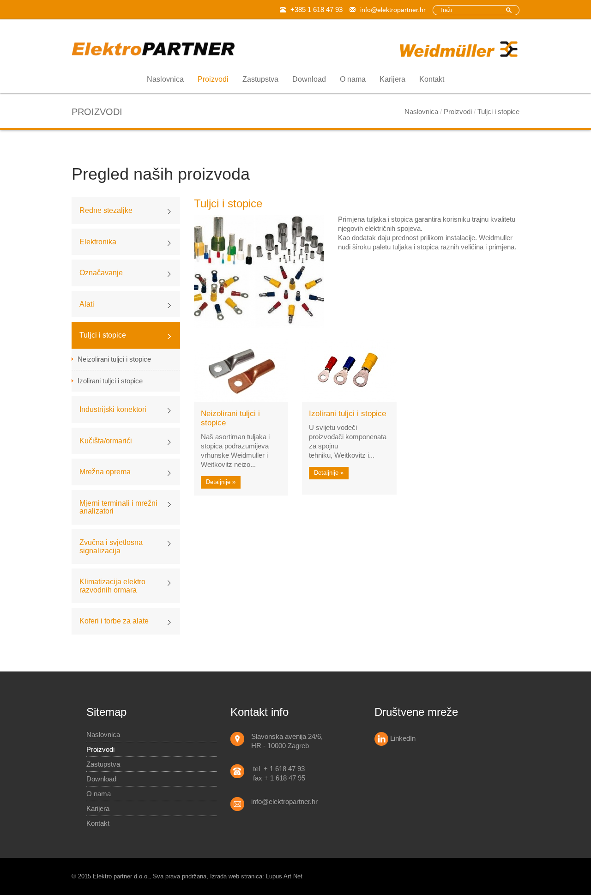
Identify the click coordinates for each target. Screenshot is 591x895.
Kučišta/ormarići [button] (105, 441)
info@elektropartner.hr (393, 9)
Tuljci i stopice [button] (102, 335)
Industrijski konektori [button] (112, 409)
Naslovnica (165, 79)
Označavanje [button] (101, 273)
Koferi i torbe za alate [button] (114, 621)
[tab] (126, 210)
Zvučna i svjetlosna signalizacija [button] (111, 546)
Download (309, 79)
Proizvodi (213, 79)
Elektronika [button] (97, 242)
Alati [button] (86, 304)
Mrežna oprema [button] (105, 472)
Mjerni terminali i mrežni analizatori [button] (118, 507)
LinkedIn (402, 738)
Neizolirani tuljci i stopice (114, 359)
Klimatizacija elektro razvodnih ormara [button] (112, 586)
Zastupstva (260, 79)
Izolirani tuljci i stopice (110, 381)
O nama (353, 79)
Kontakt (431, 79)
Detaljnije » (220, 481)
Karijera (392, 79)
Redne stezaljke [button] (106, 210)
